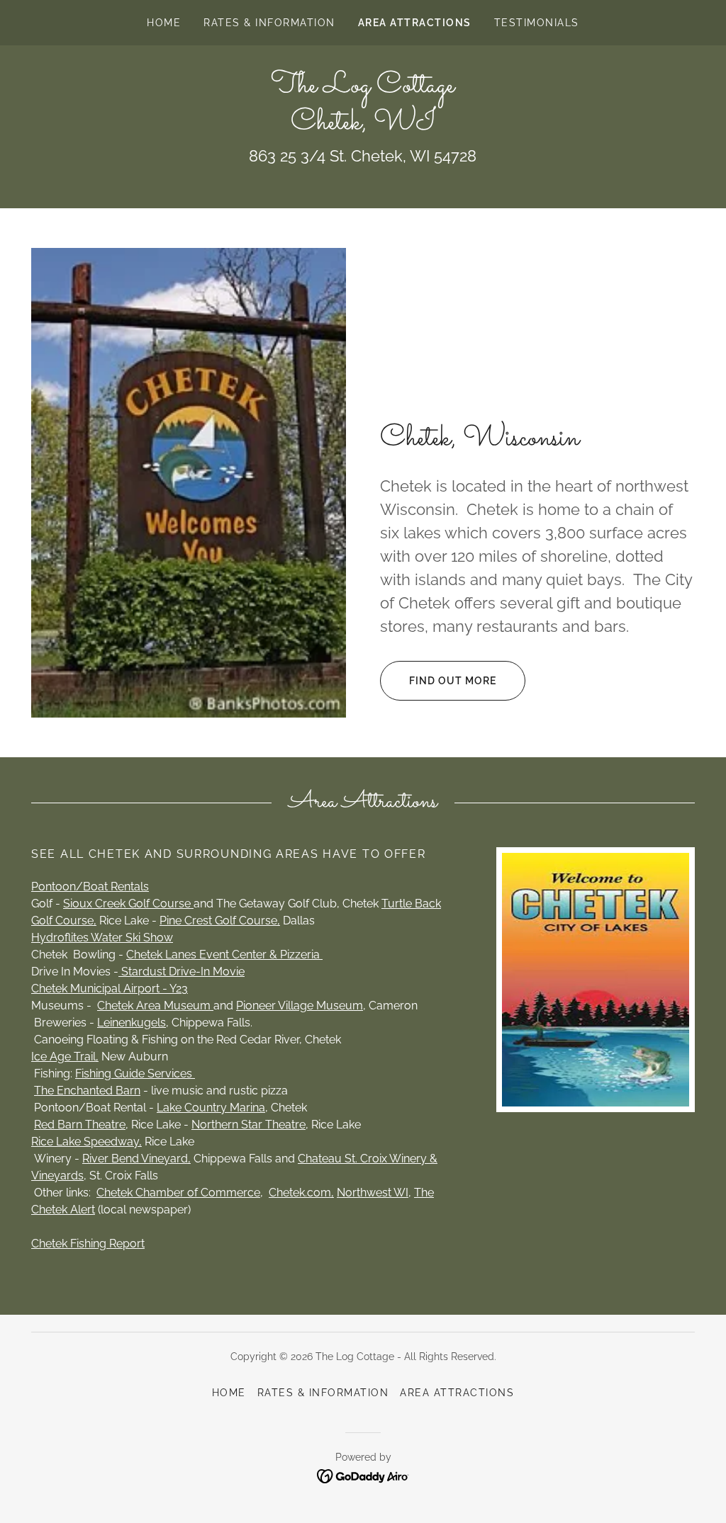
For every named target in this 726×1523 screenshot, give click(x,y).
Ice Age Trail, (65, 1056)
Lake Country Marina (211, 1107)
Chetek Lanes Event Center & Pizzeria (224, 954)
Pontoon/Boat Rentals (90, 886)
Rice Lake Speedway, (86, 1141)
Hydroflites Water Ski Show (102, 937)
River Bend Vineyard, (136, 1158)
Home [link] (164, 22)
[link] (362, 125)
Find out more (452, 680)
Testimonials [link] (536, 22)
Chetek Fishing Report (88, 1243)
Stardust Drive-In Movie (181, 971)
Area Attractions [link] (414, 22)
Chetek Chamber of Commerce (178, 1192)
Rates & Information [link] (269, 22)
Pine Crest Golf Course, (220, 920)
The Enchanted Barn (87, 1090)
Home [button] (229, 1392)
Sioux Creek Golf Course (128, 903)
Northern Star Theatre (248, 1124)
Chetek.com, (301, 1192)
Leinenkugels (131, 1022)
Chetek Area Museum (155, 1005)
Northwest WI (372, 1192)
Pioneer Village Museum (299, 1005)
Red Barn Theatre (79, 1124)
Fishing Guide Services (135, 1073)
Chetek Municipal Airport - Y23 (109, 988)
